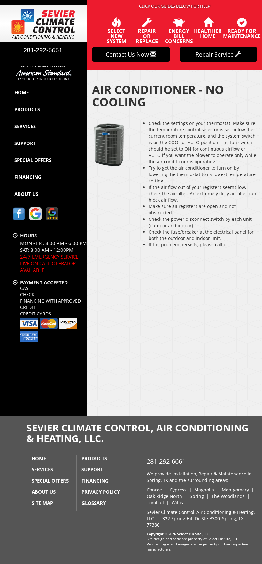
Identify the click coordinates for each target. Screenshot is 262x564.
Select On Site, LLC (193, 533)
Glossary (93, 503)
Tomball (155, 502)
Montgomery (235, 490)
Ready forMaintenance (242, 33)
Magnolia (204, 490)
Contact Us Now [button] (128, 54)
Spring (197, 496)
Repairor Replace (147, 35)
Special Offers (32, 160)
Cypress (178, 490)
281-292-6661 (166, 461)
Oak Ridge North (164, 496)
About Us (26, 194)
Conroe (154, 490)
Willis (177, 502)
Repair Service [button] (215, 54)
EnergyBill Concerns (179, 35)
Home (21, 92)
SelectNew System (116, 35)
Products (27, 109)
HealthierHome (208, 33)
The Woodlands (228, 496)
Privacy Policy (100, 492)
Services (25, 126)
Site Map (42, 503)
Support (25, 143)
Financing (28, 177)
